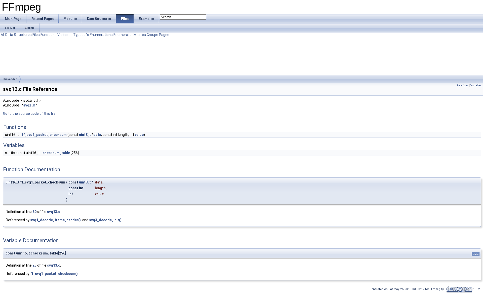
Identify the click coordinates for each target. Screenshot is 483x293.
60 (34, 212)
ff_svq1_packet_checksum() (54, 274)
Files (36, 35)
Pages (164, 35)
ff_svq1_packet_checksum (44, 135)
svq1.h (29, 105)
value (139, 135)
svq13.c (53, 212)
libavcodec (10, 79)
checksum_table (56, 153)
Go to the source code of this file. (29, 114)
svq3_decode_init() (105, 220)
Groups (152, 35)
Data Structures (18, 35)
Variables (64, 35)
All (3, 35)
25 (34, 265)
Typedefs (81, 35)
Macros (140, 35)
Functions (49, 35)
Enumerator (123, 35)
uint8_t (85, 135)
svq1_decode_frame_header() (55, 220)
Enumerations (101, 35)
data (97, 135)
